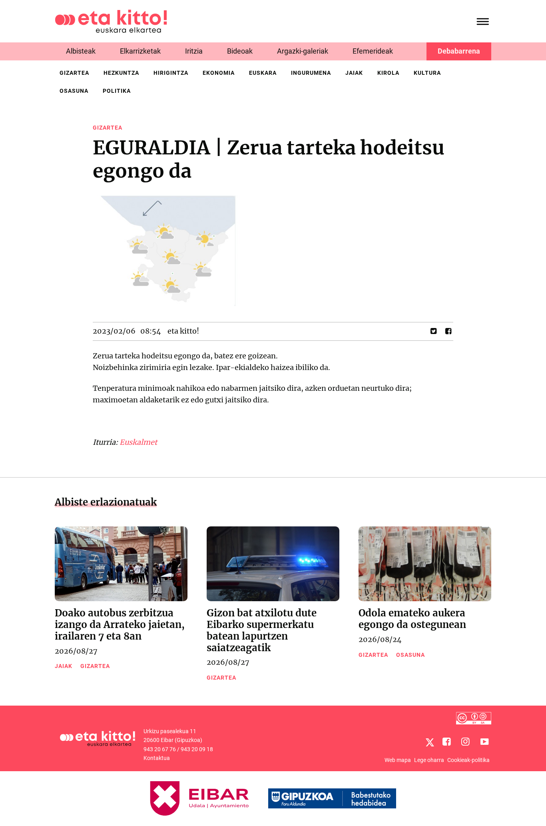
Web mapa (398, 760)
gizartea (74, 73)
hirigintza (170, 73)
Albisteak (81, 51)
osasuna (74, 91)
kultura (427, 73)
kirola (388, 73)
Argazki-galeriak (302, 51)
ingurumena (311, 73)
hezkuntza (121, 73)
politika (117, 91)
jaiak (354, 73)
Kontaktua (156, 758)
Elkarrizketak (140, 51)
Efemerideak (373, 51)
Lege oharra (429, 760)
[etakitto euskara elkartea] (111, 20)
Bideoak (240, 51)
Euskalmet (138, 442)
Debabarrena (459, 51)
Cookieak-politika (468, 760)
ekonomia (219, 73)
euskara (263, 73)
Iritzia (194, 51)
